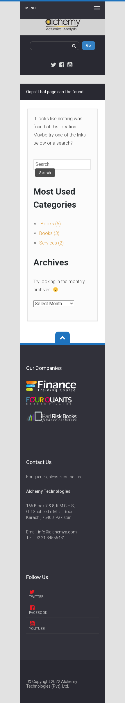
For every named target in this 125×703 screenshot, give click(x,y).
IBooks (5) (50, 223)
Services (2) (51, 243)
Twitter (36, 597)
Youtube (37, 629)
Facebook (38, 613)
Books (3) (49, 233)
